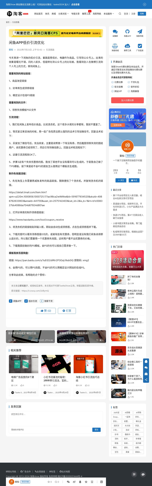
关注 (122, 180)
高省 (127, 452)
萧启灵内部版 (117, 447)
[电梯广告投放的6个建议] (23, 364)
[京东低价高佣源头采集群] (118, 350)
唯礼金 (138, 421)
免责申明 (53, 476)
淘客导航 (97, 13)
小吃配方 (116, 430)
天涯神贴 (138, 426)
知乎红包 (127, 439)
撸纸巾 (127, 434)
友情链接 (41, 471)
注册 (133, 13)
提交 (96, 430)
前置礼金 (127, 421)
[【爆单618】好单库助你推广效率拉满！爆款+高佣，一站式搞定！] (118, 336)
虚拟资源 (127, 447)
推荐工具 (86, 13)
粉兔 (116, 443)
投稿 (142, 13)
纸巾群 (138, 443)
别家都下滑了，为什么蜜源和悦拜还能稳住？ (135, 379)
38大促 (116, 412)
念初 (127, 430)
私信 (135, 180)
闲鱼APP (17, 301)
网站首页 (38, 13)
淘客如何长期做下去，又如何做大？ (135, 308)
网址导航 (12, 471)
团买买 (116, 426)
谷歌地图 (138, 447)
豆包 (116, 452)
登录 (126, 13)
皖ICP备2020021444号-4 (70, 476)
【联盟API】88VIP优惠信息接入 (136, 322)
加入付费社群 (127, 100)
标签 (53, 471)
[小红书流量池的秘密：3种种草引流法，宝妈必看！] (56, 364)
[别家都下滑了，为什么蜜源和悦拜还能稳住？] (118, 379)
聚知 (11, 49)
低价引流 (35, 57)
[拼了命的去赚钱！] (118, 280)
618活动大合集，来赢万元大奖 (127, 266)
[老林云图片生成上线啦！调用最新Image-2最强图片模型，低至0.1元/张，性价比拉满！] (118, 294)
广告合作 (26, 471)
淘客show (34, 476)
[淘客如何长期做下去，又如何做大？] (118, 308)
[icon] (134, 474)
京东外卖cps (117, 421)
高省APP (138, 452)
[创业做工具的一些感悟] (118, 365)
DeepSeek (117, 417)
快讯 (47, 13)
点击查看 (75, 4)
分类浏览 (62, 13)
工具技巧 (15, 359)
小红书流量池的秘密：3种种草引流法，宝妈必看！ (55, 379)
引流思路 (50, 49)
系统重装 (127, 443)
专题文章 (75, 13)
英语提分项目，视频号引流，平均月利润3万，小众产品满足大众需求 (128, 206)
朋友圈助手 (139, 434)
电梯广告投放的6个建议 (22, 379)
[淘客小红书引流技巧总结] (88, 364)
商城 (54, 13)
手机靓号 (138, 430)
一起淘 (127, 417)
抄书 (116, 434)
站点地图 (66, 471)
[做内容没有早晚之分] (118, 393)
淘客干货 (48, 301)
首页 (8, 22)
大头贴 (127, 426)
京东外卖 (138, 417)
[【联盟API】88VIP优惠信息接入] (118, 322)
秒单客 (138, 439)
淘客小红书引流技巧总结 (88, 379)
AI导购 (138, 412)
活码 (116, 439)
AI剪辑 (127, 412)
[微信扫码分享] (68, 482)
